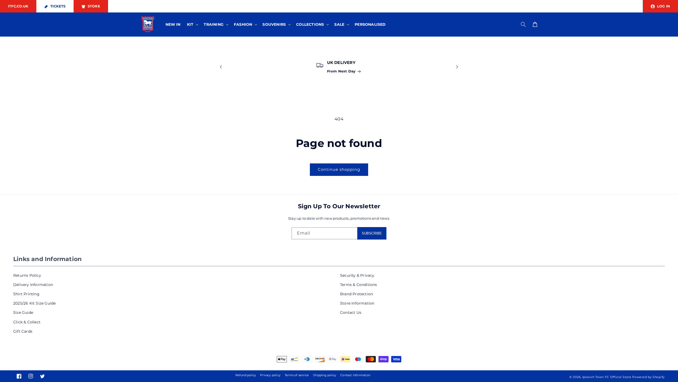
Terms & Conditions (358, 284)
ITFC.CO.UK (18, 6)
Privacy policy (270, 375)
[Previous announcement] (221, 67)
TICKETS (57, 6)
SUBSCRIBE (372, 233)
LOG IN (663, 6)
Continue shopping (339, 169)
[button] (192, 24)
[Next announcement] (457, 67)
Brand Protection (356, 294)
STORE (93, 6)
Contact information (355, 375)
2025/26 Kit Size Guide (34, 303)
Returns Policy (27, 275)
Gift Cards (22, 331)
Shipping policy (324, 375)
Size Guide (23, 312)
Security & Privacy (357, 275)
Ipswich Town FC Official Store (606, 377)
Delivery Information (33, 284)
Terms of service (297, 375)
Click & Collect (27, 322)
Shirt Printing (26, 294)
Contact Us (350, 312)
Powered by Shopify (648, 377)
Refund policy (245, 375)
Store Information (357, 303)
